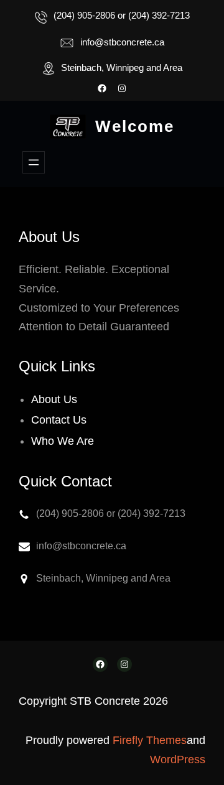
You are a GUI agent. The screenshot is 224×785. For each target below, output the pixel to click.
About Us (54, 399)
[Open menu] (33, 162)
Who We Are (62, 441)
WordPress (177, 759)
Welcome (134, 126)
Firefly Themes (150, 740)
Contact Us (58, 420)
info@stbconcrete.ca (122, 42)
